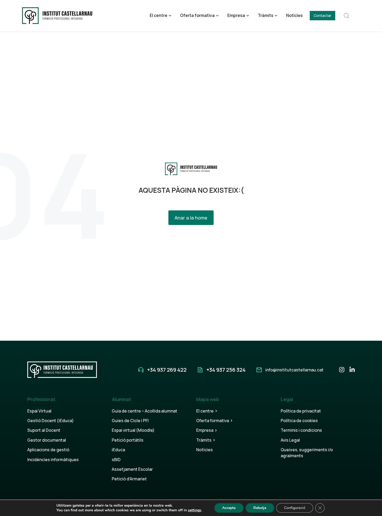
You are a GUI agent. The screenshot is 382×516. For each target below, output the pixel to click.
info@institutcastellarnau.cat (294, 370)
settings (194, 510)
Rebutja (259, 507)
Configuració (294, 507)
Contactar (322, 15)
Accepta (229, 507)
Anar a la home (191, 218)
